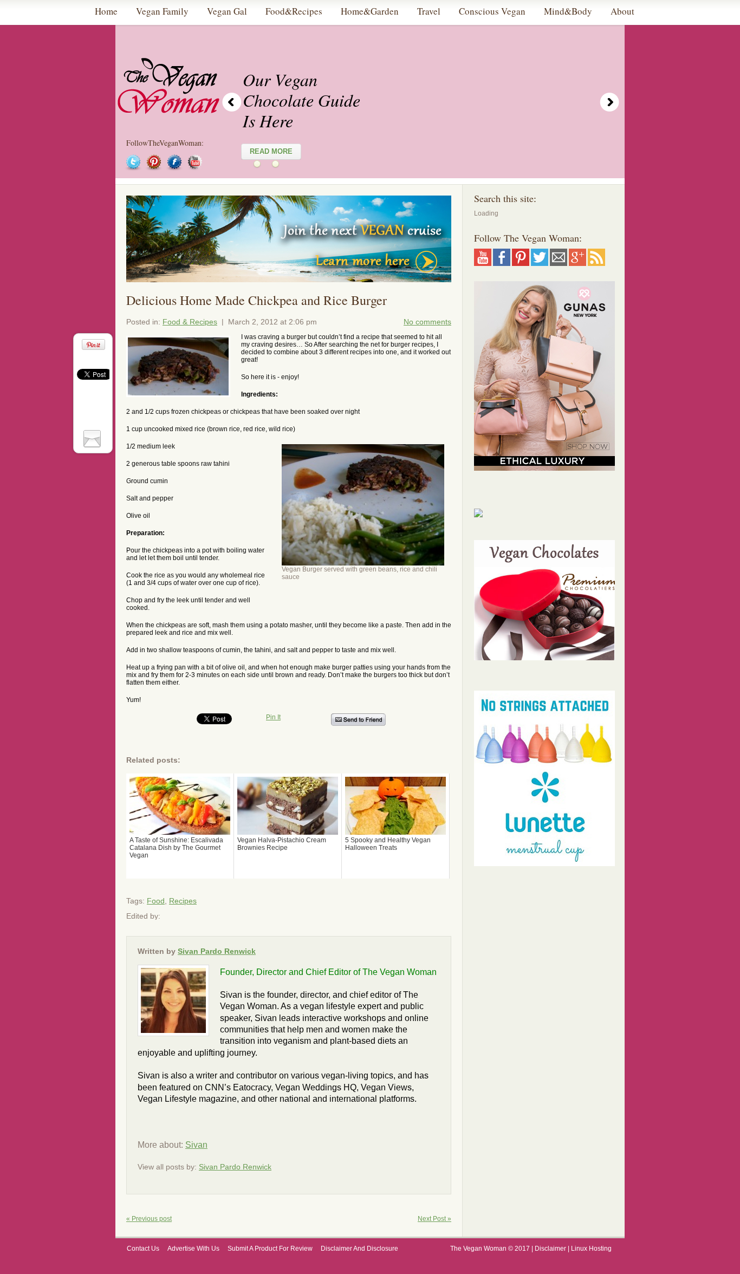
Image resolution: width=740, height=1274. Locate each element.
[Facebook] (501, 262)
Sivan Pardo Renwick (217, 951)
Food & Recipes (190, 321)
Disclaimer (550, 1248)
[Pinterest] (520, 262)
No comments (427, 321)
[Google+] (577, 262)
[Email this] (93, 438)
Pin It (273, 717)
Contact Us (143, 1248)
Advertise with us (193, 1248)
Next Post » (434, 1219)
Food (156, 900)
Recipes (183, 900)
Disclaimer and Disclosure (359, 1248)
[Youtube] (482, 262)
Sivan (196, 1144)
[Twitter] (539, 262)
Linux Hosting (592, 1248)
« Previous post (149, 1219)
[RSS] (596, 262)
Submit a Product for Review (270, 1248)
